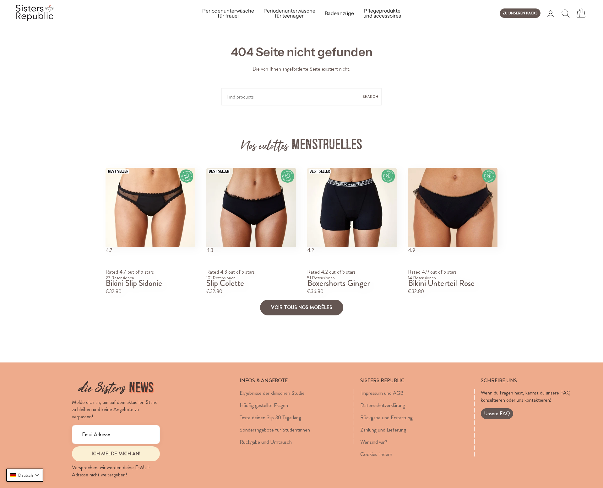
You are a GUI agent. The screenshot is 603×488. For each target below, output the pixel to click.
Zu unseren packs (520, 13)
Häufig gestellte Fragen (264, 405)
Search (370, 96)
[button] (25, 475)
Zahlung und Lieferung (383, 429)
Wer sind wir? (373, 442)
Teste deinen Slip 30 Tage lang (270, 417)
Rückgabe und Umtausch (266, 442)
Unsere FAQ (497, 413)
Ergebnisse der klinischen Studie (272, 393)
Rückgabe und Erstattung (386, 417)
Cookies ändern (376, 454)
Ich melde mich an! (116, 453)
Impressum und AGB (382, 393)
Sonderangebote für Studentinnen (275, 429)
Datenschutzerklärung (382, 405)
